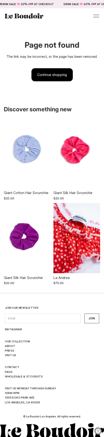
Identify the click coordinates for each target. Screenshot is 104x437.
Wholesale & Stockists (24, 376)
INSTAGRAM (13, 329)
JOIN (92, 318)
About (10, 345)
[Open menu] (96, 16)
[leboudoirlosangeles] (24, 16)
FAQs (9, 371)
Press (9, 350)
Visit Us (10, 355)
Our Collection (17, 341)
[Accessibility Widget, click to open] (98, 431)
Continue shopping (52, 75)
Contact (12, 367)
